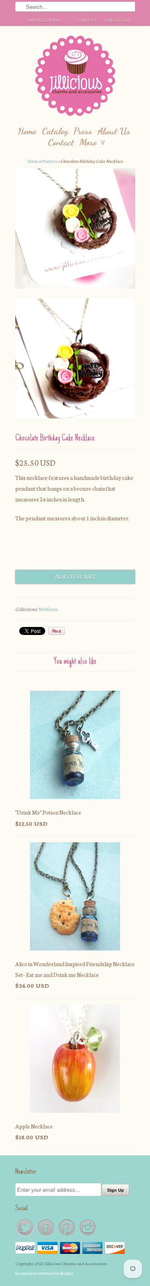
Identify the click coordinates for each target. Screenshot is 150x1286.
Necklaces (48, 609)
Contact (61, 142)
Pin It (56, 631)
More (92, 142)
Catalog (55, 130)
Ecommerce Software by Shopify (44, 1273)
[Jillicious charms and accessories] (75, 77)
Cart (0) (86, 20)
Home (27, 130)
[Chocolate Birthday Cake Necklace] (75, 230)
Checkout (117, 20)
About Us (114, 130)
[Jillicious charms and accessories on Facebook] (46, 1235)
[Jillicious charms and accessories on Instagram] (88, 1235)
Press (83, 130)
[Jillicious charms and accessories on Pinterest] (67, 1235)
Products (49, 161)
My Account (44, 20)
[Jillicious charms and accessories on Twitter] (25, 1235)
